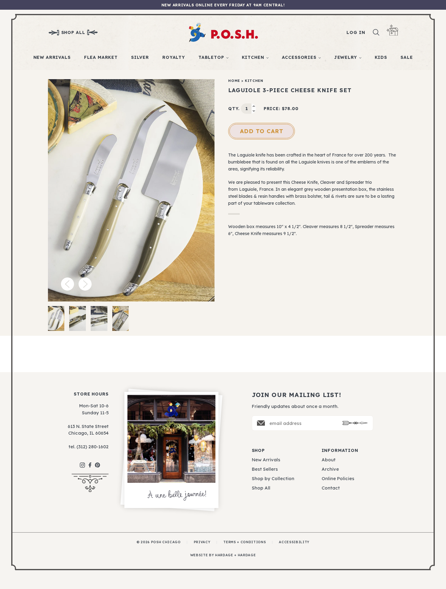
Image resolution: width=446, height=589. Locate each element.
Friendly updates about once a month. (295, 406)
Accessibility (294, 542)
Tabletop (211, 57)
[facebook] (90, 462)
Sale (406, 57)
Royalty (173, 57)
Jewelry (345, 57)
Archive (330, 469)
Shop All (261, 488)
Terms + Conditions (244, 542)
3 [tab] (99, 318)
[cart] (392, 30)
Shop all (73, 32)
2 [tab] (77, 318)
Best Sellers (265, 469)
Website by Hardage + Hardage (223, 555)
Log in (355, 32)
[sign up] (355, 423)
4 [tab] (121, 318)
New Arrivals (52, 57)
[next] (85, 284)
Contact (331, 488)
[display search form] (376, 32)
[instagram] (82, 462)
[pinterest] (97, 461)
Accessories (299, 57)
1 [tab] (56, 318)
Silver (140, 57)
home (234, 81)
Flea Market (101, 57)
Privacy (202, 542)
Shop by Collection (273, 478)
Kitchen (253, 57)
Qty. (233, 108)
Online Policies (338, 478)
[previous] (67, 284)
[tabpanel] (131, 190)
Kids (381, 57)
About (329, 460)
